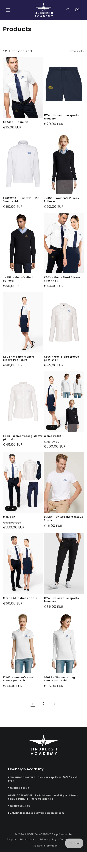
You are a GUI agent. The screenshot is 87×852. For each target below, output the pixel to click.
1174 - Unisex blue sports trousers (61, 117)
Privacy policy (48, 839)
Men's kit (9, 517)
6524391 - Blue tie (15, 122)
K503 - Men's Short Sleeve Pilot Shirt (62, 279)
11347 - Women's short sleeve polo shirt (19, 679)
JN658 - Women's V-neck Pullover (61, 200)
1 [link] (32, 704)
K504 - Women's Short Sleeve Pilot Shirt (18, 358)
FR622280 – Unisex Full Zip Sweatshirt (21, 200)
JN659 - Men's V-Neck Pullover (18, 279)
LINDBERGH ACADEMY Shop (41, 834)
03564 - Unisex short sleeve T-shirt (63, 518)
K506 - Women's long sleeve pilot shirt (23, 437)
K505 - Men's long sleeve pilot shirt (61, 358)
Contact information (45, 845)
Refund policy (28, 839)
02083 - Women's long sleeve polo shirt (59, 679)
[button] (8, 10)
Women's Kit (52, 436)
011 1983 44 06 (21, 806)
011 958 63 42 (21, 788)
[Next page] (54, 703)
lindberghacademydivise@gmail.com (40, 812)
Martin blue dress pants (20, 598)
